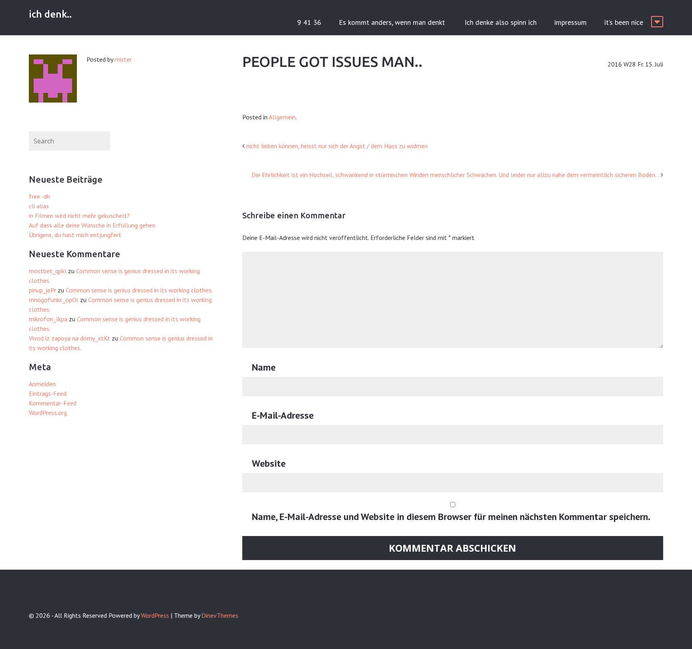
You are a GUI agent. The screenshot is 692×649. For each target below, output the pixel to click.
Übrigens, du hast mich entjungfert (75, 235)
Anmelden (42, 384)
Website (269, 463)
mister (123, 59)
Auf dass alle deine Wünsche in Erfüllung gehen (92, 225)
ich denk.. (50, 14)
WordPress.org (48, 413)
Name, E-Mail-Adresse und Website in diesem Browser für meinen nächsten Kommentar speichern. (451, 516)
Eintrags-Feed (47, 393)
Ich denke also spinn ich (501, 22)
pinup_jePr (42, 290)
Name (264, 367)
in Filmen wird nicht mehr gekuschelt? (79, 216)
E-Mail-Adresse (283, 415)
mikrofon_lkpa (48, 319)
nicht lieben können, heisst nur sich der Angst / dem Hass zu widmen (337, 146)
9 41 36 (309, 22)
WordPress (155, 615)
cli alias (39, 206)
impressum (570, 22)
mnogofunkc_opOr (53, 300)
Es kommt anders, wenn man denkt (393, 22)
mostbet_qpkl (47, 271)
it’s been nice (623, 22)
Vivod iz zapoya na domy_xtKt (69, 338)
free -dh (39, 196)
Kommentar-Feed (52, 403)
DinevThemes (219, 615)
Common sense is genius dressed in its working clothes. (139, 290)
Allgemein (282, 117)
